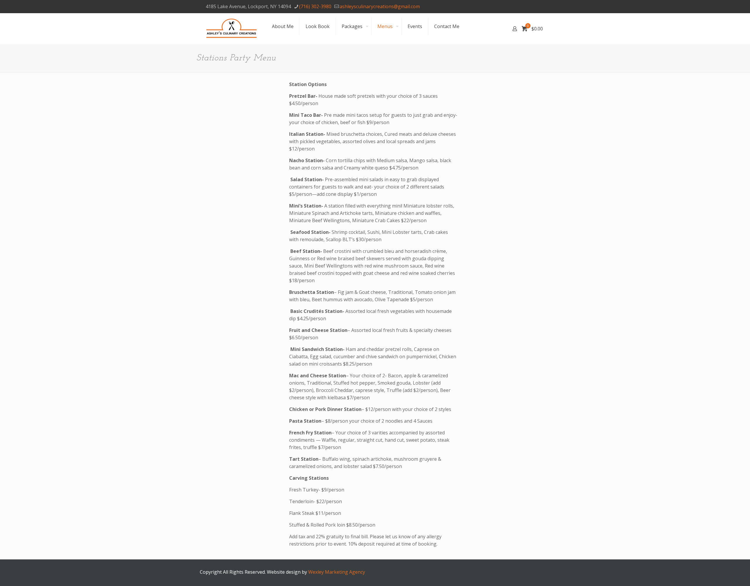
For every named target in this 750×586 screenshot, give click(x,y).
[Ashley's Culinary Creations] (231, 28)
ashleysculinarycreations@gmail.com (380, 6)
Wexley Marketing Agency (336, 572)
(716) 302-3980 (315, 6)
